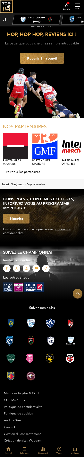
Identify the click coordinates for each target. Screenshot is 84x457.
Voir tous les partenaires (23, 171)
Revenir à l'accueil (42, 58)
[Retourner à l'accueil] (6, 14)
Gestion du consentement (22, 433)
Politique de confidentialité (23, 406)
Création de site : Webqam (23, 440)
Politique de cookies (18, 413)
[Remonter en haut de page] (77, 294)
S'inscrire (16, 218)
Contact (9, 426)
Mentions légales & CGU (21, 393)
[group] (36, 20)
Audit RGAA (12, 420)
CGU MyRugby (14, 400)
